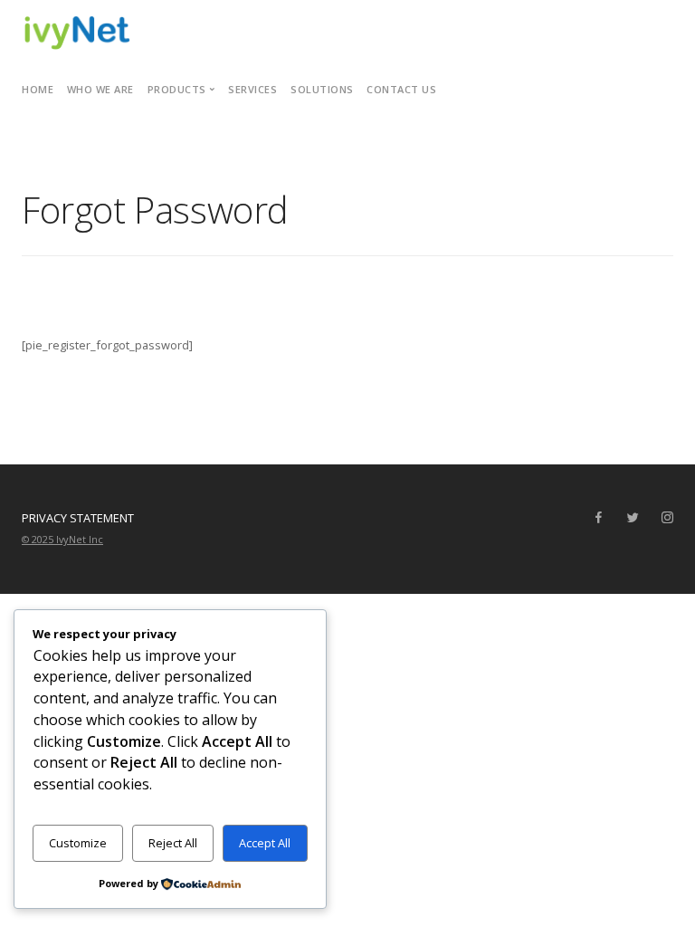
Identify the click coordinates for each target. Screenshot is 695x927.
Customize (78, 843)
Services (252, 89)
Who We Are (100, 89)
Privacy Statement (78, 518)
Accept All (264, 843)
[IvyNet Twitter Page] (632, 518)
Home (37, 89)
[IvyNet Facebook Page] (598, 518)
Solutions (322, 89)
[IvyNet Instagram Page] (667, 518)
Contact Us (401, 89)
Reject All (172, 843)
